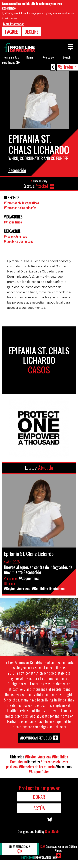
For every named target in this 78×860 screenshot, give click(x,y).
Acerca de (48, 57)
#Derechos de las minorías (20, 207)
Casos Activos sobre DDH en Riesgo (58, 848)
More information (13, 24)
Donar (29, 57)
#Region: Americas (15, 236)
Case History (40, 181)
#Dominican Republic (36, 738)
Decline (31, 31)
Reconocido (17, 170)
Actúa (39, 808)
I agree (11, 31)
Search (67, 57)
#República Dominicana (18, 241)
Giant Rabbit (52, 831)
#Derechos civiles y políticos (21, 203)
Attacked (42, 186)
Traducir (70, 67)
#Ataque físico (13, 222)
